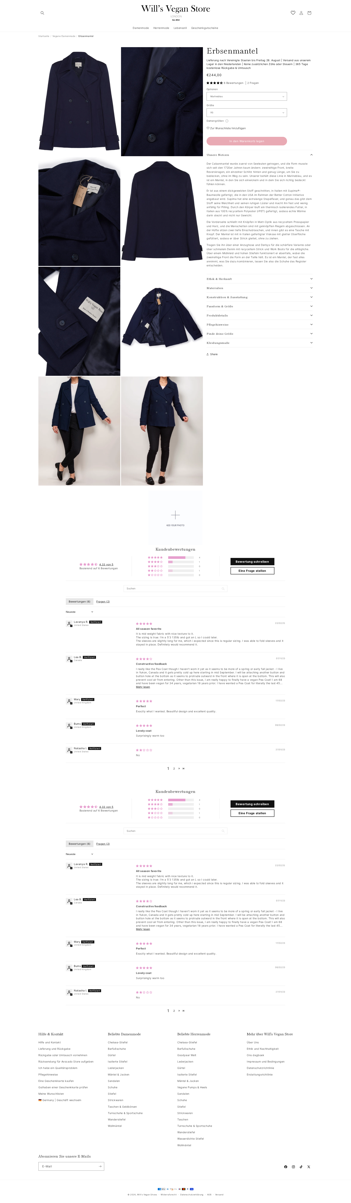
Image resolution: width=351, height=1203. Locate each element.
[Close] (220, 561)
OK (175, 634)
